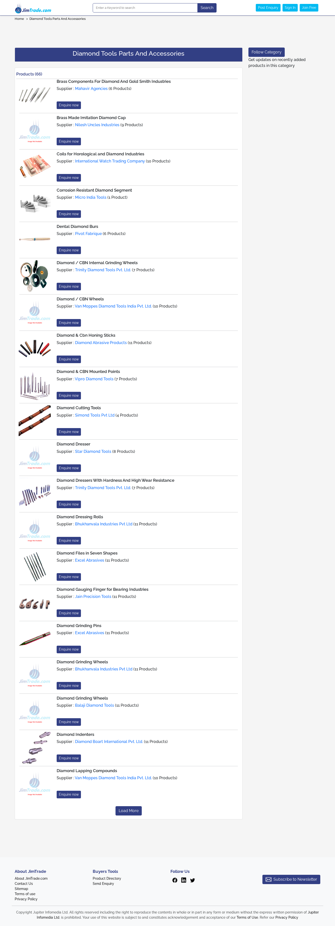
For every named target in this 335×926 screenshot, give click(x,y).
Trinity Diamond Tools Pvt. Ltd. (103, 270)
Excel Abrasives (89, 560)
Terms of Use (247, 917)
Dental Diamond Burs (77, 226)
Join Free (309, 8)
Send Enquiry (103, 884)
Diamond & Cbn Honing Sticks (86, 335)
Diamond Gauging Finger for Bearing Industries (102, 589)
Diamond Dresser (73, 444)
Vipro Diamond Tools (94, 379)
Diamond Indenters (75, 734)
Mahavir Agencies (91, 88)
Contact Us (24, 884)
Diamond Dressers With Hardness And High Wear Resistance (115, 480)
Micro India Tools (90, 197)
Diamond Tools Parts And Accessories (57, 19)
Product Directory (107, 878)
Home (19, 19)
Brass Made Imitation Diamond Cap (91, 117)
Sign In (290, 8)
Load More (129, 810)
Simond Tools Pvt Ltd (95, 415)
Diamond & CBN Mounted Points (88, 371)
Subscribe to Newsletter (295, 879)
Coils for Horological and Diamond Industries (100, 153)
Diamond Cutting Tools (79, 407)
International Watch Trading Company (110, 161)
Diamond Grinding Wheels (82, 661)
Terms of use (25, 894)
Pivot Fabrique (88, 233)
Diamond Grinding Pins (79, 625)
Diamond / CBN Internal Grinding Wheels (97, 262)
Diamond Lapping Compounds (87, 770)
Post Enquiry (268, 8)
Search (207, 7)
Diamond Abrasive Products (101, 342)
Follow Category (267, 52)
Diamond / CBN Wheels (80, 298)
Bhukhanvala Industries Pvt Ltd (103, 524)
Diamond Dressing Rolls (80, 516)
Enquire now (69, 105)
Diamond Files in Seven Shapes (87, 553)
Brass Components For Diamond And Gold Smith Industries (114, 81)
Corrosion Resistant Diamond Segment (94, 190)
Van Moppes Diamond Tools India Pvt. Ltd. (113, 306)
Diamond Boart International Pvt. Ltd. (109, 741)
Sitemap (21, 889)
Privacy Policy (26, 899)
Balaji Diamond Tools (94, 705)
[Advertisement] (167, 33)
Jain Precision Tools (93, 596)
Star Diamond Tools (93, 451)
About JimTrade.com (31, 878)
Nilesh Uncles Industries (97, 125)
